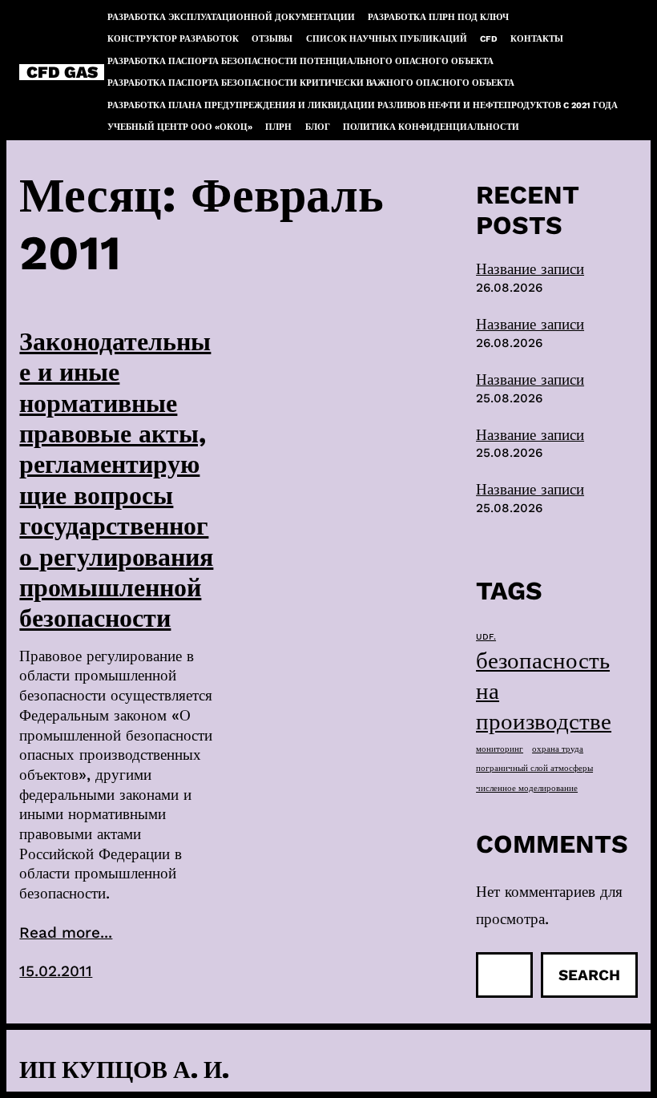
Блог (317, 127)
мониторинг (499, 749)
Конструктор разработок (173, 39)
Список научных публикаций (386, 39)
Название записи (530, 269)
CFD (489, 39)
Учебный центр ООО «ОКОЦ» (179, 127)
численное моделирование (527, 788)
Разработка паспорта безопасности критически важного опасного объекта (310, 83)
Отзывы (272, 39)
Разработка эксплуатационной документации (231, 17)
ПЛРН (278, 127)
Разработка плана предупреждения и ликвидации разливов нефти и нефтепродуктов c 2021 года (362, 105)
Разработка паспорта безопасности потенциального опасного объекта (300, 61)
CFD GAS (62, 72)
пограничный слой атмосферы (534, 768)
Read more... (65, 932)
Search (589, 975)
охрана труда (557, 749)
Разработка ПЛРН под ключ (438, 17)
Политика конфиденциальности (431, 127)
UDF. (486, 637)
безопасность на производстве (543, 691)
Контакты (536, 39)
